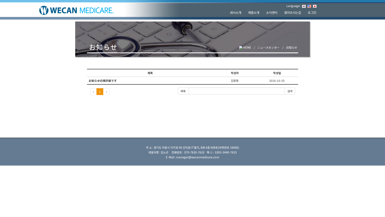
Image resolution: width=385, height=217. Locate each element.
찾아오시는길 (292, 13)
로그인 (312, 13)
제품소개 (253, 13)
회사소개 (235, 13)
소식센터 (271, 13)
